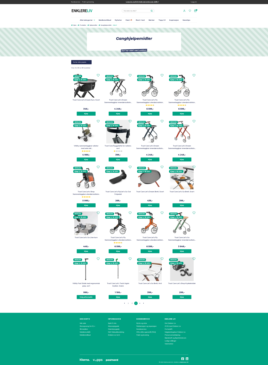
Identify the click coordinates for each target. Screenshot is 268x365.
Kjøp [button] (86, 114)
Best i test (140, 20)
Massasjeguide (113, 326)
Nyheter (118, 20)
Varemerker (169, 344)
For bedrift (168, 329)
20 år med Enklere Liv (173, 326)
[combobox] (81, 62)
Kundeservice (75, 2)
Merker (152, 20)
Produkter (83, 25)
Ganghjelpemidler (106, 25)
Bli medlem (84, 329)
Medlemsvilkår (85, 332)
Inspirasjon (174, 20)
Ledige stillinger (170, 341)
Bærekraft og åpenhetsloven (175, 338)
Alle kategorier (86, 20)
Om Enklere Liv (170, 323)
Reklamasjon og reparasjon (146, 326)
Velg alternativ (86, 297)
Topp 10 (162, 20)
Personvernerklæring (172, 335)
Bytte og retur (141, 323)
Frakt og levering (88, 2)
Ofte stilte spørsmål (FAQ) (146, 332)
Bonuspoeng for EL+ (87, 326)
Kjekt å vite (112, 323)
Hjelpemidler (93, 25)
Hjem (74, 25)
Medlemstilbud (105, 20)
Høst (128, 20)
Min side (83, 323)
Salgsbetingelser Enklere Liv (175, 332)
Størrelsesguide (114, 329)
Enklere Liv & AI (114, 335)
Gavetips (186, 20)
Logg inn (194, 2)
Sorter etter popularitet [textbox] (81, 62)
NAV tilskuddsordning (116, 332)
